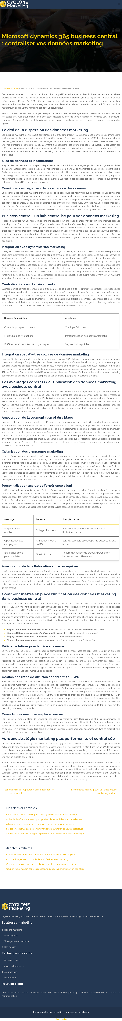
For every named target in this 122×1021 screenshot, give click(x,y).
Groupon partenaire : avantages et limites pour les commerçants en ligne (41, 864)
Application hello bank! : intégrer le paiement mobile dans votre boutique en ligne (45, 833)
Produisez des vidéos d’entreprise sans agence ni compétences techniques (42, 814)
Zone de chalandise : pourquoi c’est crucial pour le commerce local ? (29, 791)
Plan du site (61, 1019)
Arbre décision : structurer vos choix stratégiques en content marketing (40, 824)
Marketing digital (12, 89)
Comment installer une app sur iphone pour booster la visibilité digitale (40, 854)
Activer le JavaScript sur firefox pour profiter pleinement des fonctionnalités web (44, 819)
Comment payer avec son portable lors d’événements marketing (37, 859)
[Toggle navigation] (118, 4)
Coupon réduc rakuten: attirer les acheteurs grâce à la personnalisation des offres (45, 869)
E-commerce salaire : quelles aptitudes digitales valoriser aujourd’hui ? (94, 791)
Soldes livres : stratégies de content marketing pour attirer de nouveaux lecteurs (44, 829)
